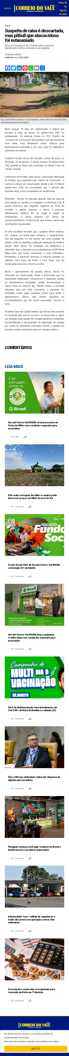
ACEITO (35, 1048)
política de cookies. (50, 1041)
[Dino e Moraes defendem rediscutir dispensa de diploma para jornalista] (34, 747)
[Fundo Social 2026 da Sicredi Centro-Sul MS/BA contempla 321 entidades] (34, 535)
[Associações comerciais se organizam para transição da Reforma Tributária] (34, 959)
